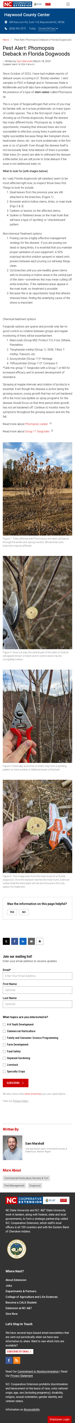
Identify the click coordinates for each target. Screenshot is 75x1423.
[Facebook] (9, 1360)
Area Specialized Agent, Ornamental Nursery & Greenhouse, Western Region (46, 1150)
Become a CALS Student (21, 1302)
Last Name (10, 998)
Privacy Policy (20, 1101)
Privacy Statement (21, 1375)
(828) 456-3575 (17, 28)
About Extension (16, 1280)
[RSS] (16, 1360)
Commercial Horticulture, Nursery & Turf (26, 1178)
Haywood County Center (27, 14)
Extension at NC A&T (19, 1308)
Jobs (9, 1285)
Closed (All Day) (46, 28)
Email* (7, 970)
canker (36, 424)
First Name (10, 984)
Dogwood (34, 1185)
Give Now (12, 1313)
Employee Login (59, 1419)
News (6, 39)
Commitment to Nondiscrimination (38, 1371)
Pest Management (14, 1185)
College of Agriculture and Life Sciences (32, 1297)
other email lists (33, 1094)
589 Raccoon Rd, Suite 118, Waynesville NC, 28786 (37, 22)
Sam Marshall (24, 61)
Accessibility (32, 1409)
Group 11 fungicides (37, 431)
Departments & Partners (21, 1291)
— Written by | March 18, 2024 (27, 61)
